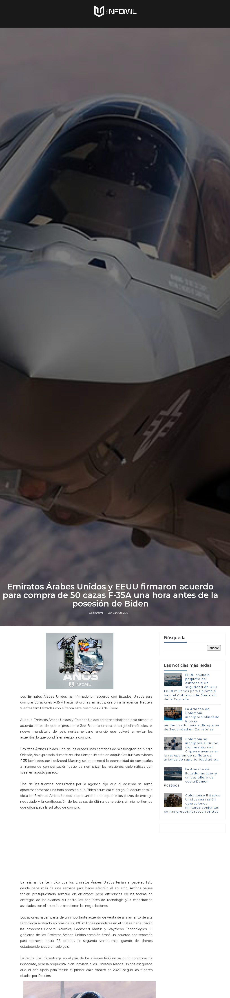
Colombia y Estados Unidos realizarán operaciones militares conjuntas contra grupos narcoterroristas (192, 803)
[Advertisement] (86, 841)
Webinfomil (96, 612)
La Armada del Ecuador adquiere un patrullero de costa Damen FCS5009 (190, 777)
